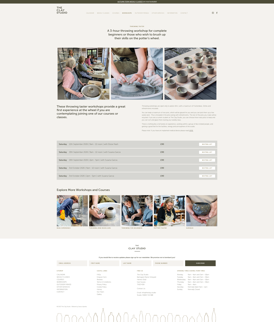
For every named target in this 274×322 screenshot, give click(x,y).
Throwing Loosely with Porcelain (133, 37)
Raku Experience (141, 18)
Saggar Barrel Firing (142, 21)
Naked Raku (139, 23)
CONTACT (184, 13)
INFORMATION (172, 13)
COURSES (115, 13)
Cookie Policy (101, 287)
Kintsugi (125, 68)
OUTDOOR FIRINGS (142, 13)
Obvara (138, 29)
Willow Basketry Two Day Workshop (134, 85)
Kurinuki (125, 65)
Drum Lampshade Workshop (132, 48)
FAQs (169, 23)
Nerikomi (126, 62)
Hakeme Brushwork (129, 60)
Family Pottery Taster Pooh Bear (133, 82)
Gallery (170, 29)
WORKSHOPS (127, 13)
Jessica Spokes (82, 306)
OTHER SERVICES (158, 13)
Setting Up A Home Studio (131, 43)
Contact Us (141, 289)
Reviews (170, 26)
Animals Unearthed (129, 79)
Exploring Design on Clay (131, 57)
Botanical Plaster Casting (131, 54)
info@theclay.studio (149, 293)
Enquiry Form (172, 21)
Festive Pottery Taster (129, 51)
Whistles (125, 71)
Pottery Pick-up (173, 32)
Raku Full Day (140, 26)
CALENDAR (90, 13)
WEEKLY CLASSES (103, 13)
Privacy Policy (101, 284)
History (99, 289)
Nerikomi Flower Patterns (131, 40)
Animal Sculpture (128, 76)
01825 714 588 (147, 295)
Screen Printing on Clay (130, 34)
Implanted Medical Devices (176, 34)
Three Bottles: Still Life (130, 73)
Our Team (171, 18)
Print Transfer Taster (129, 46)
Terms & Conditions (174, 37)
